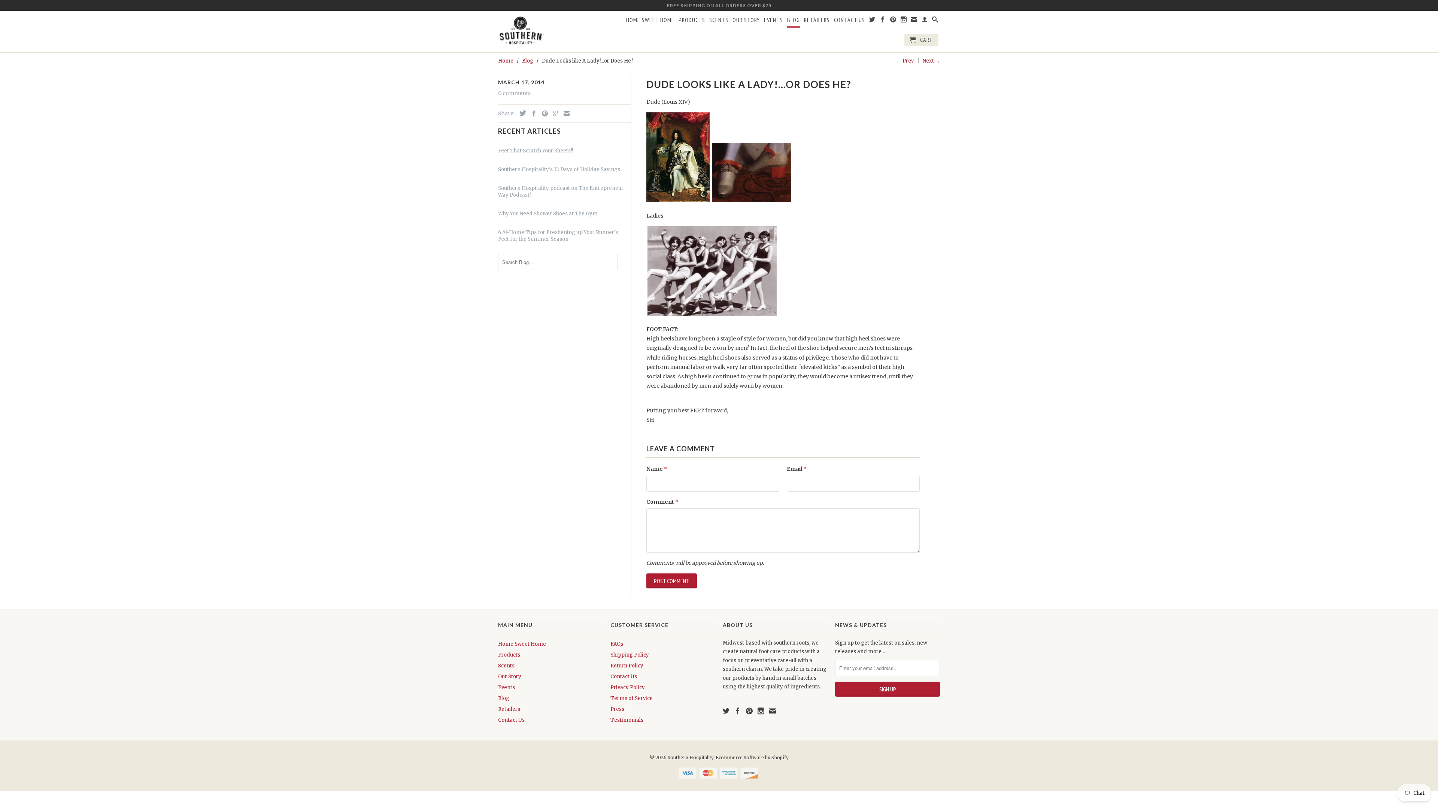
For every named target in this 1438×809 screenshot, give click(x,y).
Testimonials (626, 720)
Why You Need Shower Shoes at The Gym (548, 213)
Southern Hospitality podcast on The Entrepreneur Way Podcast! (561, 191)
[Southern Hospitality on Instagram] (904, 20)
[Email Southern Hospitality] (914, 20)
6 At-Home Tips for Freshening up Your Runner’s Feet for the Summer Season (558, 235)
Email (796, 469)
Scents (718, 20)
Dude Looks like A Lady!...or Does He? (748, 84)
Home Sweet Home (650, 20)
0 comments (514, 93)
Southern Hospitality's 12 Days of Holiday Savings (559, 169)
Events (773, 20)
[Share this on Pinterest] (543, 113)
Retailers (817, 20)
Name (656, 469)
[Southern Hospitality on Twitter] (872, 20)
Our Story (746, 20)
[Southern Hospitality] (521, 31)
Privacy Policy (627, 687)
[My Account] (925, 20)
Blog (793, 20)
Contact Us (849, 20)
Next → (931, 61)
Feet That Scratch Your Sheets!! (535, 151)
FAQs (616, 644)
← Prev (905, 61)
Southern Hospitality (690, 757)
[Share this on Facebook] (532, 113)
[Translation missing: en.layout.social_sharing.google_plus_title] (554, 113)
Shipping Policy (629, 655)
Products (692, 20)
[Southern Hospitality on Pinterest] (893, 20)
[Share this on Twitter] (521, 113)
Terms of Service (631, 698)
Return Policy (626, 666)
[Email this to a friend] (565, 113)
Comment (662, 502)
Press (617, 709)
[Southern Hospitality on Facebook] (883, 20)
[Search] (935, 20)
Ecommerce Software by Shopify (752, 757)
